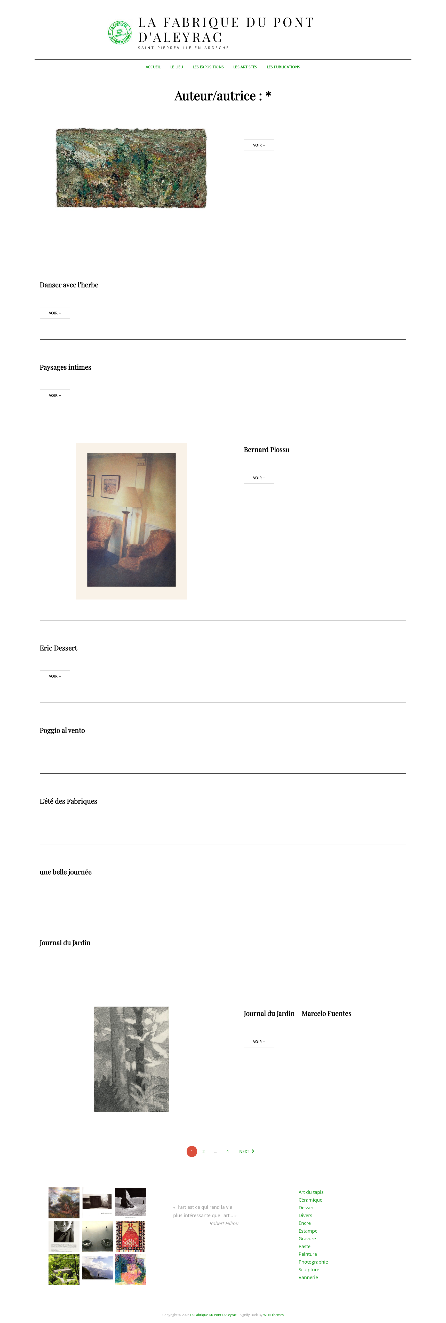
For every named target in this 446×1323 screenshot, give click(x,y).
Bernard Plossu (267, 449)
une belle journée (66, 871)
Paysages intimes (65, 366)
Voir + (259, 145)
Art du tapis (311, 1192)
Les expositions (208, 66)
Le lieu (176, 66)
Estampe (308, 1231)
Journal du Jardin (65, 942)
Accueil (153, 66)
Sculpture (309, 1269)
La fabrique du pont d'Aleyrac (226, 29)
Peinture (308, 1254)
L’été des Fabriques (68, 800)
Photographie (313, 1262)
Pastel (305, 1246)
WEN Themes (273, 1314)
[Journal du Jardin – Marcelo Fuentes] (131, 1059)
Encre (305, 1223)
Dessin (306, 1207)
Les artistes (245, 66)
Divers (305, 1215)
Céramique (310, 1200)
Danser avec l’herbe (69, 284)
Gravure (307, 1238)
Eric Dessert (58, 647)
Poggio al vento (62, 730)
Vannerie (308, 1277)
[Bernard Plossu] (131, 521)
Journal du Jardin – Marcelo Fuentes (298, 1013)
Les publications (283, 66)
